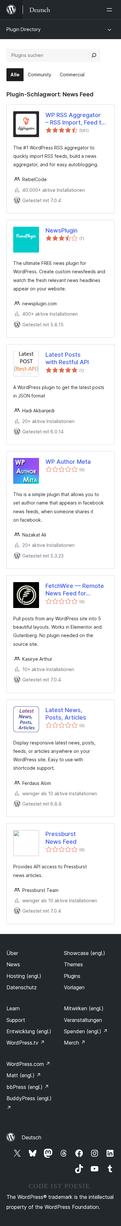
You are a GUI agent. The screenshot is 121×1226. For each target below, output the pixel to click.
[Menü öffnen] (110, 9)
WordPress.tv (25, 1042)
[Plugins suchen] (93, 55)
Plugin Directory (23, 29)
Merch (75, 1042)
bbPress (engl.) (27, 1087)
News (13, 964)
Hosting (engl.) (23, 976)
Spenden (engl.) (86, 1031)
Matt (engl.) (23, 1075)
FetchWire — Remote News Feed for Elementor (74, 589)
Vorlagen (74, 987)
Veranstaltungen (83, 1020)
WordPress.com (28, 1064)
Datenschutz (21, 987)
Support (15, 1020)
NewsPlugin (61, 230)
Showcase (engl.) (84, 953)
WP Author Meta (68, 461)
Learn (13, 1008)
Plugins (72, 976)
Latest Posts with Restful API (67, 358)
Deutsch (31, 1137)
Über (12, 953)
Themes (73, 964)
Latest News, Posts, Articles (65, 714)
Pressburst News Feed (60, 837)
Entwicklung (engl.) (28, 1031)
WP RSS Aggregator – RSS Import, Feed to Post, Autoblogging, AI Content (76, 119)
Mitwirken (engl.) (84, 1008)
